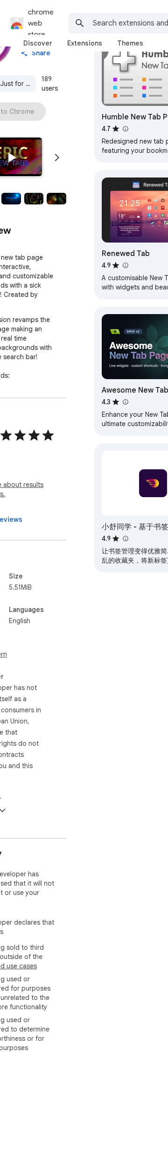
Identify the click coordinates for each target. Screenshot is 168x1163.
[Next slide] (57, 157)
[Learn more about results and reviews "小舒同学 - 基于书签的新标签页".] (125, 538)
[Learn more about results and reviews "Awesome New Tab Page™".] (125, 402)
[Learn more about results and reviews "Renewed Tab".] (125, 265)
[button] (11, 157)
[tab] (38, 43)
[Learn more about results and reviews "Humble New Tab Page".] (125, 129)
